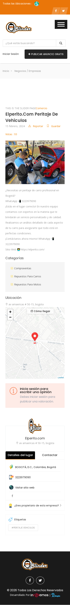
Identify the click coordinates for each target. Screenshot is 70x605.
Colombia (40, 467)
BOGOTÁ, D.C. (23, 467)
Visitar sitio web (24, 487)
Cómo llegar (41, 311)
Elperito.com (35, 438)
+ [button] (10, 312)
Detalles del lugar (20, 455)
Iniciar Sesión (11, 54)
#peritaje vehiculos (23, 527)
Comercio (41, 108)
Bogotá (51, 467)
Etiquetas (20, 519)
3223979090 (23, 477)
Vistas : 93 (11, 134)
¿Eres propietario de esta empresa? (36, 505)
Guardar (55, 126)
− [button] (10, 317)
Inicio (6, 71)
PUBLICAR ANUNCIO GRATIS (47, 54)
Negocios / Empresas (28, 71)
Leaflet (61, 377)
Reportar (38, 126)
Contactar (49, 455)
